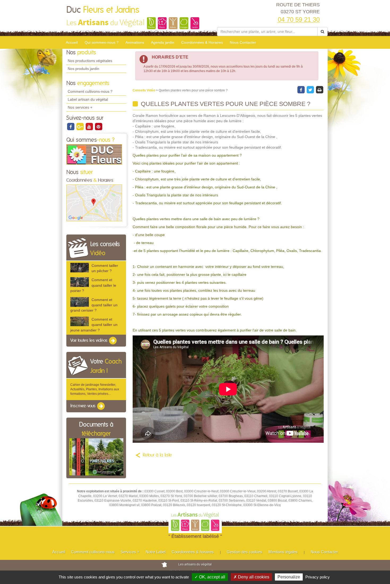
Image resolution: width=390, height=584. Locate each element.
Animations (134, 42)
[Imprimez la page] (319, 89)
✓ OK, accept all (209, 577)
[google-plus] (80, 126)
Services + (130, 552)
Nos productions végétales (90, 61)
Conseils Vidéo (144, 90)
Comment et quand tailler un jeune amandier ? (94, 324)
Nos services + (80, 107)
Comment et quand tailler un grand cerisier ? (94, 305)
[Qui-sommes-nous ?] (94, 154)
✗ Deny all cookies (251, 577)
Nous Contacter (243, 42)
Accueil (72, 42)
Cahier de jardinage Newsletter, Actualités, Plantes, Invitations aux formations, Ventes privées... (94, 389)
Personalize (289, 577)
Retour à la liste (157, 455)
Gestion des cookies (244, 552)
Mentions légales (283, 552)
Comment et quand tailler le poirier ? (93, 285)
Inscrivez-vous (83, 406)
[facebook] (71, 126)
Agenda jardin (162, 42)
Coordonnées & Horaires (202, 42)
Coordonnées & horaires (193, 552)
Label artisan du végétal (88, 99)
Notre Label (156, 552)
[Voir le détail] (79, 267)
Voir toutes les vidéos (89, 340)
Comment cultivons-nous (93, 552)
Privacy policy (317, 577)
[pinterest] (98, 126)
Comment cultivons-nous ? (90, 91)
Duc (102, 10)
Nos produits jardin (83, 69)
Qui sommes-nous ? (102, 42)
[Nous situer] (94, 203)
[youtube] (89, 126)
